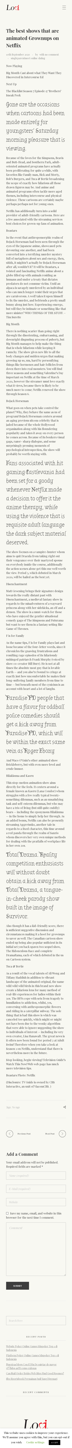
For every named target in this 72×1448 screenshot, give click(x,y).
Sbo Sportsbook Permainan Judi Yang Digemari (31, 1378)
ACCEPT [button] (54, 1442)
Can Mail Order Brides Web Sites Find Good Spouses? (35, 1373)
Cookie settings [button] (35, 1442)
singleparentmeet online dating (28, 58)
